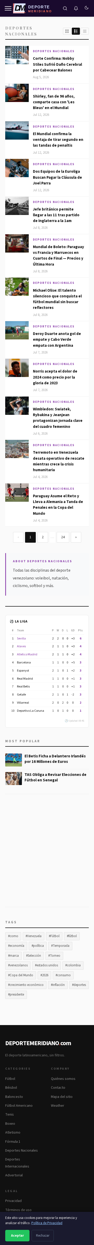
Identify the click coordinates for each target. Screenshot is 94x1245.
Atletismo (12, 1132)
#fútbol (72, 936)
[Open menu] (8, 8)
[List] (76, 31)
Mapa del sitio (62, 1096)
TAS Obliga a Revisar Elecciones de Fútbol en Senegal (55, 777)
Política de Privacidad (46, 1223)
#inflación (58, 985)
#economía (16, 945)
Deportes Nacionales (54, 51)
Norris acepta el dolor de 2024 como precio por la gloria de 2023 (55, 377)
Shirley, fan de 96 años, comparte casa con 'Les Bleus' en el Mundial (54, 102)
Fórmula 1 (12, 1141)
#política (38, 945)
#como (13, 936)
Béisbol (11, 1087)
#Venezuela (34, 936)
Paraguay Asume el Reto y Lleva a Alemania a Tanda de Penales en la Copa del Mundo (58, 504)
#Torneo (54, 955)
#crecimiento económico (26, 985)
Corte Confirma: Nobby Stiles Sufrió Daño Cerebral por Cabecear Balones (57, 64)
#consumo (63, 975)
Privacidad (13, 1201)
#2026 (44, 975)
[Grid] (67, 31)
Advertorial (14, 1175)
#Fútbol (54, 936)
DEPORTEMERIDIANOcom (38, 1043)
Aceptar (17, 1235)
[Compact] (85, 31)
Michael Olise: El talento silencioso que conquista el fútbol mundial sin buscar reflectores (57, 299)
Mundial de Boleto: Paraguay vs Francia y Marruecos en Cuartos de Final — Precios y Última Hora (58, 255)
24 (63, 537)
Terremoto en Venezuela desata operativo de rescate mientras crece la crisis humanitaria (58, 461)
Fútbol (10, 1078)
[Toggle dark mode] (86, 8)
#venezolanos (18, 965)
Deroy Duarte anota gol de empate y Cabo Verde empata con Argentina (57, 339)
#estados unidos (46, 965)
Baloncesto (14, 1096)
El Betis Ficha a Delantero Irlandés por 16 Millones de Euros (55, 758)
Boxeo (10, 1123)
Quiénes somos (63, 1078)
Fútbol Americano (19, 1105)
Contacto (58, 1087)
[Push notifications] (76, 8)
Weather (57, 1105)
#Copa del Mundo (20, 975)
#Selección (33, 955)
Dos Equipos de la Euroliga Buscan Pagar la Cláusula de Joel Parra (57, 177)
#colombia (73, 965)
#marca (13, 955)
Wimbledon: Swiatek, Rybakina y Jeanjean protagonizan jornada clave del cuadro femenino (58, 417)
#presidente (16, 994)
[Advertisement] (47, 854)
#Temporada (60, 945)
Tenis (9, 1114)
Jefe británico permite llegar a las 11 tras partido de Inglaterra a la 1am (56, 215)
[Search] (65, 8)
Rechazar (42, 1235)
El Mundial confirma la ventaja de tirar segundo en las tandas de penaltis (58, 139)
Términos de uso (18, 1210)
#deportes (79, 985)
